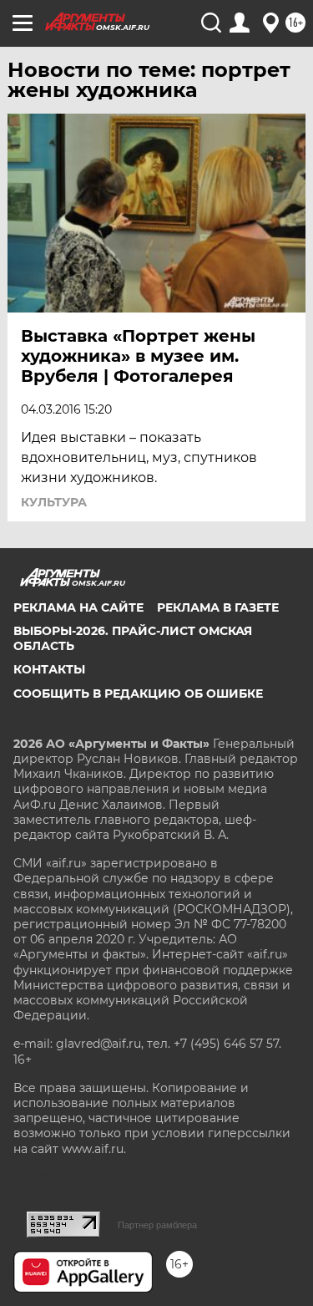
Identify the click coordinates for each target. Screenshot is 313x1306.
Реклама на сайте (78, 607)
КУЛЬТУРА (54, 502)
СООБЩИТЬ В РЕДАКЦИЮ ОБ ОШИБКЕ (138, 693)
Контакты (49, 669)
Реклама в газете (218, 607)
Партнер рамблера (157, 1225)
